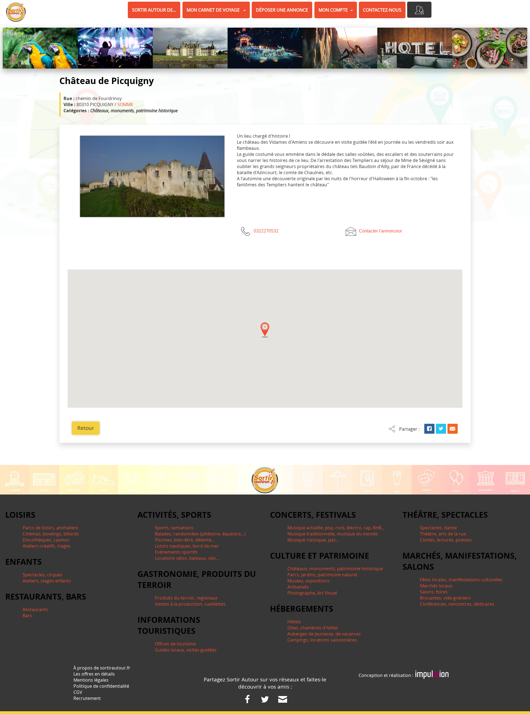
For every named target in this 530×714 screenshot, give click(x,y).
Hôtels (294, 622)
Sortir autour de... (154, 10)
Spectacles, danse (438, 528)
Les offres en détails (94, 674)
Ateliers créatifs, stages (47, 546)
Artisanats (298, 587)
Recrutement (87, 698)
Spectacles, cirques (42, 575)
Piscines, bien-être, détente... (185, 540)
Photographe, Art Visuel (312, 593)
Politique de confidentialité (101, 686)
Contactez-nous (382, 10)
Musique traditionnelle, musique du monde (332, 534)
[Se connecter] (419, 10)
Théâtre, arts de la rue (443, 534)
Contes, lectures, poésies (446, 540)
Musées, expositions (308, 581)
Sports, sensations (174, 528)
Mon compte (333, 10)
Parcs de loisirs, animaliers (50, 528)
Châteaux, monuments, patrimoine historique (335, 569)
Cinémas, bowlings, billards (51, 534)
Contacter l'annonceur (380, 231)
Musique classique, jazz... (313, 540)
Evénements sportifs (176, 552)
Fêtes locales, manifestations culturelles (461, 580)
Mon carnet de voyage (214, 10)
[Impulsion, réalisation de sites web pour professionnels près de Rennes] (432, 675)
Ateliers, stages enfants (47, 581)
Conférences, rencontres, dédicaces (457, 604)
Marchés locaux (436, 586)
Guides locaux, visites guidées (186, 650)
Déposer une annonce (282, 10)
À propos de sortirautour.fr (101, 668)
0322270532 (266, 231)
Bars (27, 616)
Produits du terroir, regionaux (186, 598)
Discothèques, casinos (46, 540)
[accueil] (16, 12)
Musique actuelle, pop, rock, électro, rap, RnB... (335, 528)
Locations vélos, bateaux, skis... (187, 558)
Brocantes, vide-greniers (445, 598)
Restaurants (35, 609)
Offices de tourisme (175, 644)
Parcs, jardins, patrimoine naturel (322, 575)
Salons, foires (434, 592)
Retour (85, 427)
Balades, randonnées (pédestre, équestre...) (200, 534)
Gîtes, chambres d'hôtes (312, 628)
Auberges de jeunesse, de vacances (324, 634)
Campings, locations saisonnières (322, 640)
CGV (77, 692)
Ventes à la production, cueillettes (190, 604)
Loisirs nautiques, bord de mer (187, 546)
